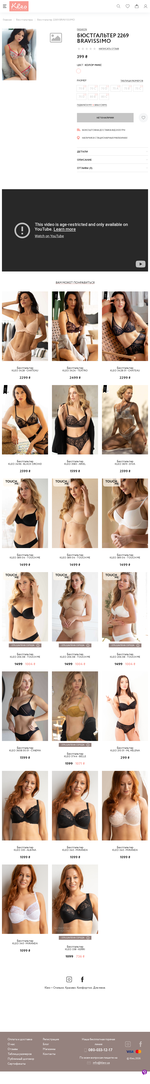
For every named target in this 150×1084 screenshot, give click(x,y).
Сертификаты (17, 1064)
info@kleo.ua (101, 1063)
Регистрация (51, 1039)
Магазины (49, 1049)
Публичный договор (21, 1059)
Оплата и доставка (20, 1039)
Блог (46, 1044)
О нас (11, 1044)
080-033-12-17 (100, 1050)
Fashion (82, 29)
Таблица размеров (20, 1054)
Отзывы (13, 1049)
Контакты (49, 1054)
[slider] (86, 48)
